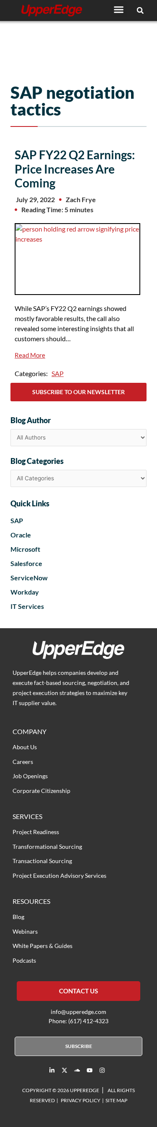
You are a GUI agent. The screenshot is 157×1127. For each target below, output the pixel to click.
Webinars (25, 931)
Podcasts (24, 960)
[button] (119, 9)
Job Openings (30, 775)
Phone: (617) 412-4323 (78, 1020)
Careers (23, 761)
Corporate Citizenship (41, 790)
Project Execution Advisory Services (59, 875)
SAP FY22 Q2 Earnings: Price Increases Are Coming (75, 168)
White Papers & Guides (42, 945)
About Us (25, 746)
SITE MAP (116, 1100)
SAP (57, 373)
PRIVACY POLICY (80, 1100)
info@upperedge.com (78, 1011)
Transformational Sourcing (47, 846)
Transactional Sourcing (42, 860)
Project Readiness (36, 831)
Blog (18, 916)
